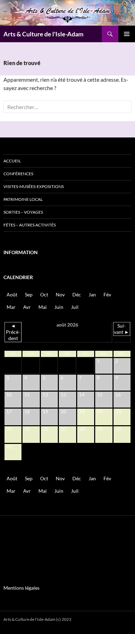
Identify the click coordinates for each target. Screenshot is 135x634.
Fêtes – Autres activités (29, 224)
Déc (76, 294)
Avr (27, 307)
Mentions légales (21, 588)
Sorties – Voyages (23, 212)
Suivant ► (121, 329)
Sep (29, 294)
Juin (58, 307)
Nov (60, 294)
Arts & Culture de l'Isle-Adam (43, 34)
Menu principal (126, 34)
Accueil (12, 160)
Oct (44, 294)
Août (12, 294)
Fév (107, 294)
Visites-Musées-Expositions (33, 186)
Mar (11, 307)
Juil (75, 307)
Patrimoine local (23, 199)
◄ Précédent (13, 332)
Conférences (18, 173)
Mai (42, 307)
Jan (92, 294)
